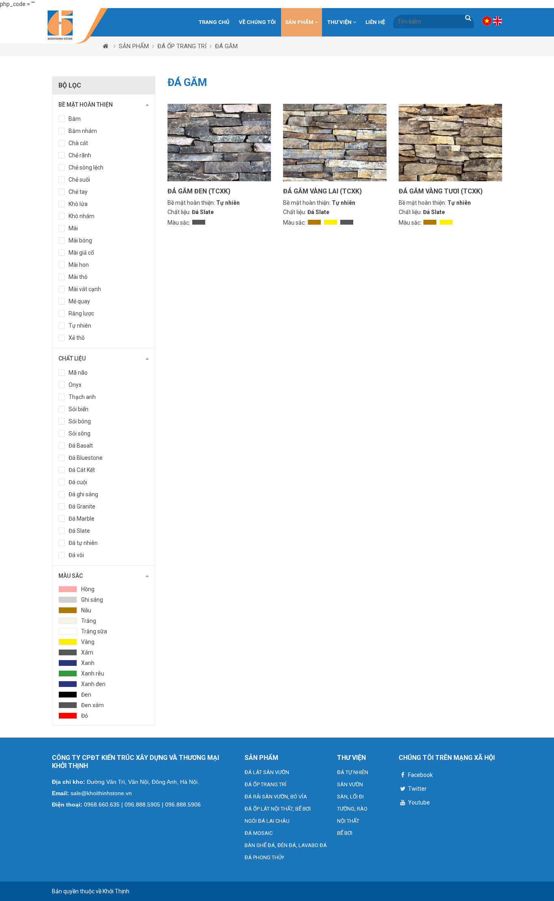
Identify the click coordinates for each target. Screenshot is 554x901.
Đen (86, 694)
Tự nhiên (80, 325)
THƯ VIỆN (340, 22)
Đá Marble (81, 518)
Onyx (75, 385)
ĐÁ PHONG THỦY (264, 857)
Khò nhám (81, 216)
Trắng (88, 621)
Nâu (86, 610)
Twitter (417, 788)
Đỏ (84, 715)
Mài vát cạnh (85, 289)
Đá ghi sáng (83, 494)
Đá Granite (82, 506)
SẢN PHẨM (300, 22)
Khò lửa (78, 204)
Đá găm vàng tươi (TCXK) (441, 191)
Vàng (87, 642)
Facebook (420, 775)
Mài (73, 228)
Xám (87, 652)
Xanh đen (93, 684)
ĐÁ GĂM (226, 46)
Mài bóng (80, 240)
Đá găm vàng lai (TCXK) (322, 191)
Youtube (418, 802)
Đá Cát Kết (82, 470)
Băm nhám (83, 131)
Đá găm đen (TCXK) (198, 191)
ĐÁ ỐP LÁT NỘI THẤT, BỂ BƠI (278, 809)
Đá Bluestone (86, 458)
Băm (75, 119)
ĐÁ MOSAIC (259, 833)
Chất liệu (72, 358)
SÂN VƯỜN (350, 784)
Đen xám (92, 705)
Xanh (87, 663)
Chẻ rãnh (80, 155)
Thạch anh (82, 397)
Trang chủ (214, 22)
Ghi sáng (92, 599)
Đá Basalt (81, 445)
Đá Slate (79, 531)
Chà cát (78, 143)
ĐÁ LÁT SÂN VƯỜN (267, 772)
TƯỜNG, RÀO (352, 809)
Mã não (78, 372)
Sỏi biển (78, 409)
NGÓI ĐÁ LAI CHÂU (267, 821)
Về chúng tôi (257, 22)
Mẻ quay (79, 301)
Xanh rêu (92, 673)
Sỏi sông (79, 433)
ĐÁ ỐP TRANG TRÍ (181, 46)
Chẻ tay (78, 192)
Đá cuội (78, 482)
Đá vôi (76, 555)
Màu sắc (70, 576)
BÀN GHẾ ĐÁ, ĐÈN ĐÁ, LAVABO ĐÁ (286, 845)
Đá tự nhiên (83, 543)
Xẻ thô (77, 338)
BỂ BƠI (344, 833)
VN (487, 21)
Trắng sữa (94, 631)
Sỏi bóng (80, 421)
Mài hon (79, 265)
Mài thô (78, 277)
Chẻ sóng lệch (86, 167)
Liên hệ (375, 22)
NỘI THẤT (348, 821)
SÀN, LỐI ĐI (350, 797)
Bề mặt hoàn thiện (85, 104)
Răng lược (81, 313)
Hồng (87, 589)
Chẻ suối (79, 179)
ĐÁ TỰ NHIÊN (352, 772)
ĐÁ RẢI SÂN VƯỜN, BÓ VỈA (276, 797)
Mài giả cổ (81, 252)
